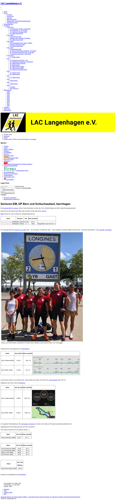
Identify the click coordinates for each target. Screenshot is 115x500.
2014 (8, 85)
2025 (8, 93)
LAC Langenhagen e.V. (11, 3)
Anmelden (3, 194)
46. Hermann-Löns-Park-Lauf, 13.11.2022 (22, 52)
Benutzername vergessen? (11, 199)
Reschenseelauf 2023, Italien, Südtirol (21, 43)
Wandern (6, 151)
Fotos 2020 (10, 55)
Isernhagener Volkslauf (27, 424)
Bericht (44, 211)
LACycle (6, 154)
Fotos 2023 (10, 41)
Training (6, 146)
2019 (8, 58)
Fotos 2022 (10, 47)
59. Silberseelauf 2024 (16, 40)
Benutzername (19, 186)
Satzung (9, 18)
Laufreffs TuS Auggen (105, 230)
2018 (8, 71)
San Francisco (14, 88)
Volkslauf (6, 489)
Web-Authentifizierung (9, 193)
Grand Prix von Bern (20, 230)
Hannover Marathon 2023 (17, 44)
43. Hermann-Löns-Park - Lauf (19, 60)
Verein (5, 13)
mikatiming (22, 383)
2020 (8, 98)
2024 (8, 95)
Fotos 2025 (10, 27)
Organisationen (8, 175)
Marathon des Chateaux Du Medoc (20, 38)
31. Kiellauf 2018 (15, 73)
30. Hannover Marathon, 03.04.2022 (20, 54)
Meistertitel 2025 (8, 155)
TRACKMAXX (25, 349)
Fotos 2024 (10, 35)
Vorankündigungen (9, 172)
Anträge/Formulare (12, 22)
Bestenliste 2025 (8, 159)
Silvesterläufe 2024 (15, 36)
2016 (8, 79)
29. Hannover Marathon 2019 (18, 69)
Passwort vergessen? (10, 197)
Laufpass (6, 107)
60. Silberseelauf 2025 (16, 33)
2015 (8, 82)
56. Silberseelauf (15, 65)
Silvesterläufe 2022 (15, 49)
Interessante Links (9, 177)
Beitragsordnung (11, 19)
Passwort (18, 188)
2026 (8, 91)
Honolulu (12, 87)
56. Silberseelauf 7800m (17, 66)
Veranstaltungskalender (10, 165)
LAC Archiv (7, 161)
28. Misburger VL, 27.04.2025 (18, 30)
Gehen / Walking (8, 149)
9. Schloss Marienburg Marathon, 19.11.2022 (23, 51)
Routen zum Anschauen (11, 173)
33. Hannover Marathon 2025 (18, 32)
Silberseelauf (14, 80)
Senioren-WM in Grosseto (10, 208)
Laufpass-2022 (8, 492)
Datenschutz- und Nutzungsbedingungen (19, 21)
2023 (8, 96)
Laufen (6, 148)
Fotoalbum (7, 26)
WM (5, 494)
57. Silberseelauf (15, 57)
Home (5, 11)
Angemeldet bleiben (8, 190)
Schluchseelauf (53, 380)
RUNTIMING (22, 474)
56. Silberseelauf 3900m (17, 68)
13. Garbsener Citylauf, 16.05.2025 (20, 29)
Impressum (7, 109)
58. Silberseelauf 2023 (16, 46)
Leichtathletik (8, 152)
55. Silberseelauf (15, 74)
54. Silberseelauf (15, 77)
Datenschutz (7, 110)
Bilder (2, 214)
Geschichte (10, 16)
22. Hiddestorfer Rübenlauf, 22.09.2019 (21, 62)
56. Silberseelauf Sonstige (17, 63)
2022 (5, 491)
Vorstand (9, 15)
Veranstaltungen (8, 24)
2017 (8, 76)
